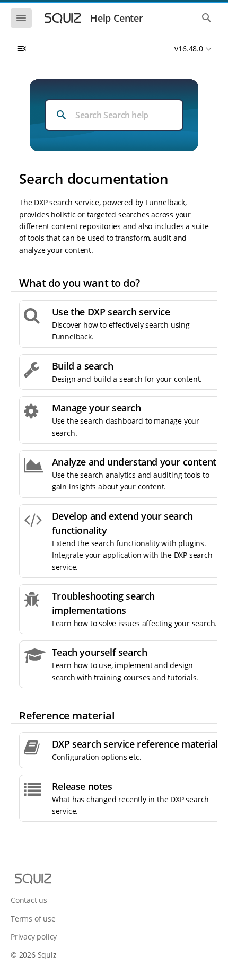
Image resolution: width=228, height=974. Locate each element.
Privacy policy (34, 937)
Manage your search (96, 407)
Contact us (29, 900)
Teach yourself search (99, 652)
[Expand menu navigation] (22, 49)
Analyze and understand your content (134, 461)
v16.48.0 (188, 48)
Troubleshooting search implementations (103, 603)
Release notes (82, 786)
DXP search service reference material (135, 744)
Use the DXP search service (111, 311)
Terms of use (33, 919)
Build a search (82, 365)
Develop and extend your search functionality (122, 523)
